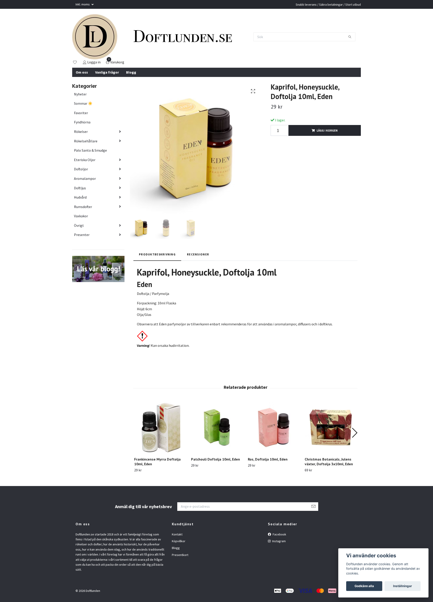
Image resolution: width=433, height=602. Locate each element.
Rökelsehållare (85, 141)
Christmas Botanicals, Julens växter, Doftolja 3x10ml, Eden (329, 461)
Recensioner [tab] (198, 254)
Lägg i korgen (327, 130)
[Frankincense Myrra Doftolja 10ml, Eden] (160, 427)
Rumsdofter (83, 206)
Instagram (279, 541)
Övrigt (79, 225)
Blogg (131, 72)
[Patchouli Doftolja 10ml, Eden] (217, 427)
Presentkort (180, 555)
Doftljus (80, 188)
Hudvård (80, 197)
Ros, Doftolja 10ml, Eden (268, 459)
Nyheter (80, 94)
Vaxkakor (81, 216)
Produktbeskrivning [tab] (157, 254)
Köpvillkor (178, 541)
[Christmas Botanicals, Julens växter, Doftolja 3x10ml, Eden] (330, 427)
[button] (354, 433)
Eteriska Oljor (84, 159)
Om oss (82, 72)
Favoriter (81, 113)
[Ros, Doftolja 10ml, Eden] (273, 427)
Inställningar (402, 586)
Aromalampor (85, 178)
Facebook (279, 534)
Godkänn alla (364, 586)
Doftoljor (81, 169)
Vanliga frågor (107, 72)
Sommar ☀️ (83, 103)
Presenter (82, 234)
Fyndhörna (82, 122)
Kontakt (177, 534)
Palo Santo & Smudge (90, 150)
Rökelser (81, 131)
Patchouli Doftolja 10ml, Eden (215, 459)
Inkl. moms (83, 4)
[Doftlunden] (94, 36)
